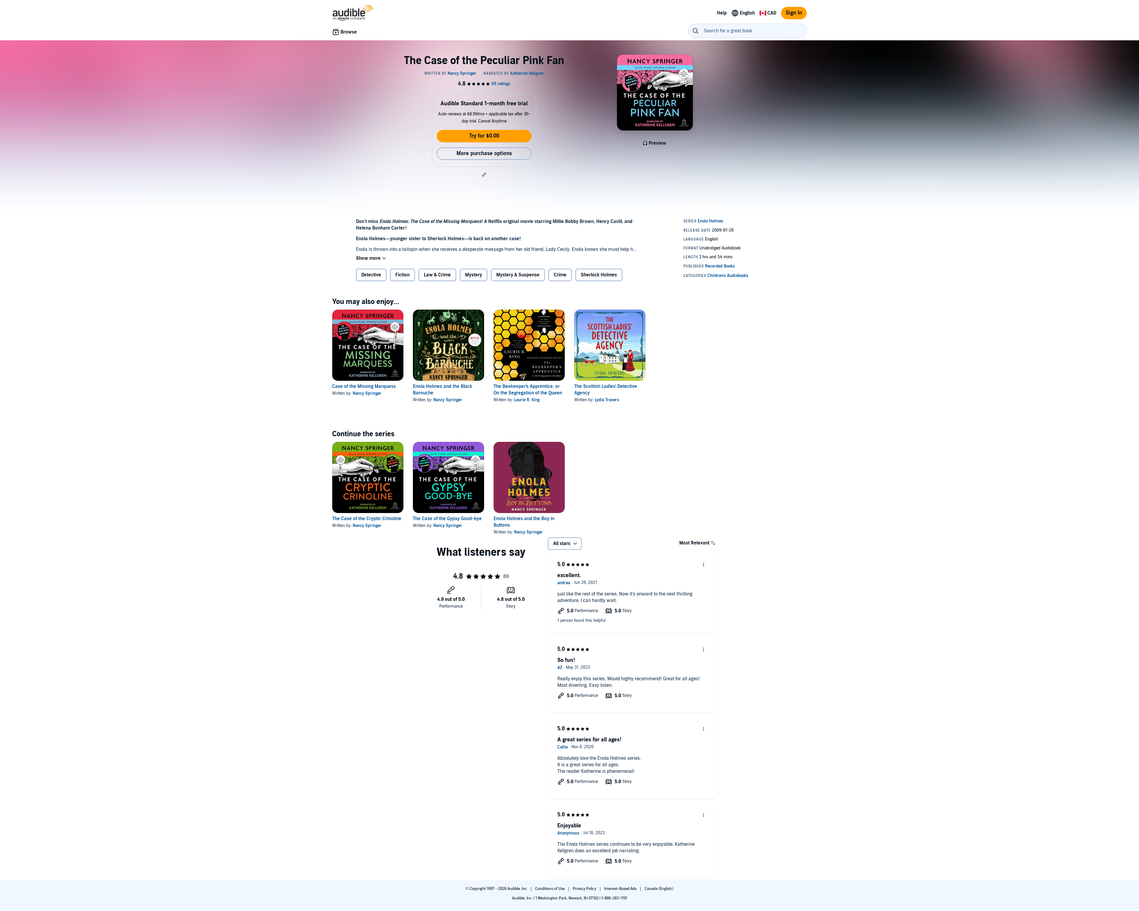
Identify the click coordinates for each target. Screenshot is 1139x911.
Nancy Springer (367, 393)
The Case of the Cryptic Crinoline (366, 519)
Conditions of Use (550, 888)
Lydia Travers (607, 399)
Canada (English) (659, 888)
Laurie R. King (527, 399)
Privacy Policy (585, 888)
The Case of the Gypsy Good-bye (447, 519)
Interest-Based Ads (620, 888)
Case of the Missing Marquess (364, 386)
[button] (484, 174)
